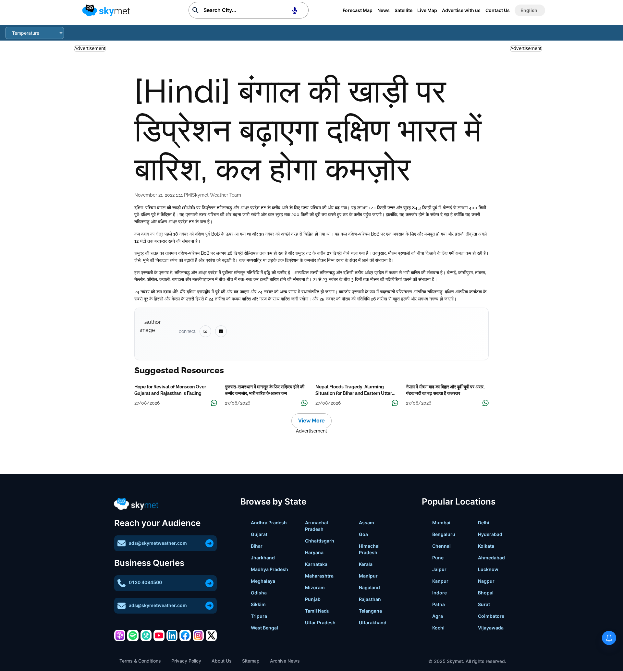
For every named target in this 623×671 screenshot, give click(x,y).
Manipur (368, 576)
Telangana (370, 611)
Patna (438, 604)
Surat (484, 604)
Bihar (257, 546)
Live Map (427, 10)
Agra (437, 616)
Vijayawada (491, 627)
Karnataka (316, 564)
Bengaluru (443, 534)
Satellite (403, 10)
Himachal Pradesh (369, 549)
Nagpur (486, 581)
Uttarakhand (372, 622)
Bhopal (486, 592)
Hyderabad (490, 534)
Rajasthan (370, 599)
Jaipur (439, 569)
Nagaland (369, 587)
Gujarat (259, 534)
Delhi (483, 522)
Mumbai (441, 522)
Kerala (366, 564)
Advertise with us (461, 10)
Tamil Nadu (317, 611)
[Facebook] (184, 635)
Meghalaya (263, 581)
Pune (438, 557)
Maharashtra (319, 576)
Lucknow (488, 569)
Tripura (259, 616)
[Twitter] (211, 635)
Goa (363, 534)
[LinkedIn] (171, 635)
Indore (439, 592)
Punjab (313, 599)
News (383, 10)
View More (311, 421)
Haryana (314, 552)
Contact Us (497, 10)
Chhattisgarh (319, 540)
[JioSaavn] (146, 635)
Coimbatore (491, 616)
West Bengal (264, 627)
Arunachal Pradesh (316, 526)
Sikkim (258, 604)
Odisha (259, 592)
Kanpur (440, 581)
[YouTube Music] (159, 635)
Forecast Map (358, 10)
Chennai (441, 546)
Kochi (438, 627)
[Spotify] (132, 635)
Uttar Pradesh (320, 622)
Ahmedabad (491, 557)
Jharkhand (263, 557)
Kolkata (486, 546)
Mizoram (315, 587)
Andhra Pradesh (269, 522)
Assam (366, 522)
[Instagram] (198, 635)
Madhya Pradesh (269, 569)
